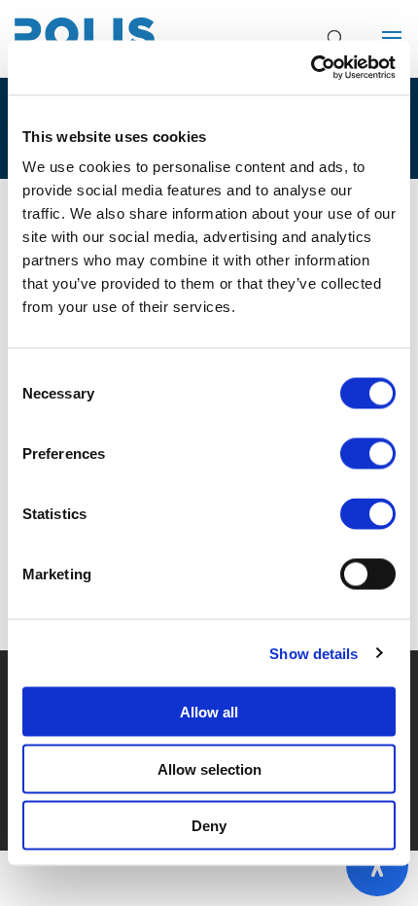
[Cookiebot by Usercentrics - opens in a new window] (311, 68)
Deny (209, 826)
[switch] (368, 454)
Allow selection (209, 768)
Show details (313, 653)
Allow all (209, 712)
